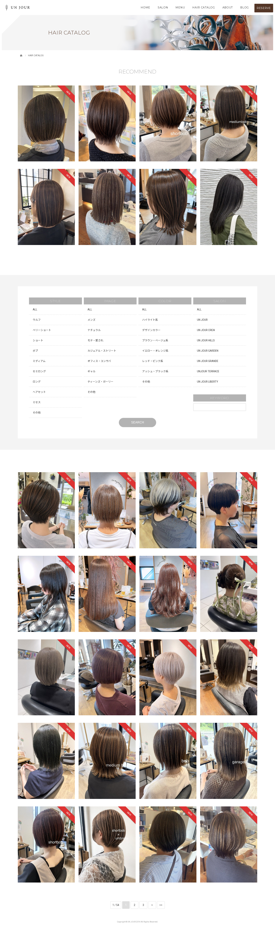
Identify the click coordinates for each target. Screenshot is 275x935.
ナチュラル (94, 330)
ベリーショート (42, 330)
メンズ (91, 319)
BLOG (244, 7)
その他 (37, 412)
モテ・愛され (95, 340)
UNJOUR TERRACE (208, 371)
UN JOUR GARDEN (207, 350)
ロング (37, 381)
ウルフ (37, 319)
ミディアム (39, 361)
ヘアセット (39, 391)
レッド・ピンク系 (152, 361)
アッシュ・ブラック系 (155, 371)
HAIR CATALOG (203, 7)
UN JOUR (202, 319)
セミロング (39, 371)
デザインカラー (151, 330)
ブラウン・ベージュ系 (155, 340)
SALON (163, 7)
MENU (180, 7)
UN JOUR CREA (206, 330)
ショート (38, 340)
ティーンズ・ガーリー (100, 381)
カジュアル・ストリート (102, 350)
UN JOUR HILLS (206, 340)
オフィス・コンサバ (99, 361)
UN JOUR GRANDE (207, 361)
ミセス (37, 402)
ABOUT (227, 7)
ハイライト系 (150, 319)
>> (160, 905)
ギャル (91, 371)
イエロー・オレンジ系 (155, 350)
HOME (145, 7)
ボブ (35, 350)
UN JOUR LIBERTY (207, 381)
